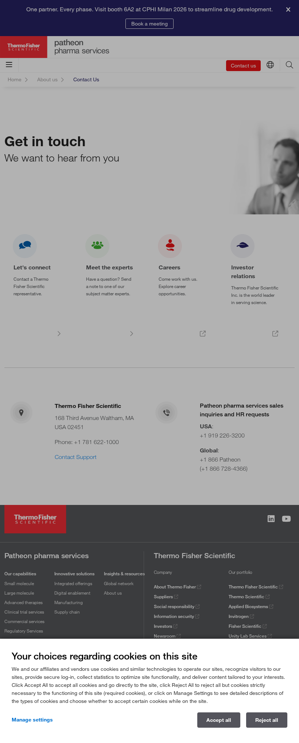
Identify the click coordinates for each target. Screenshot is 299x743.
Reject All (266, 720)
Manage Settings (32, 719)
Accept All (218, 720)
